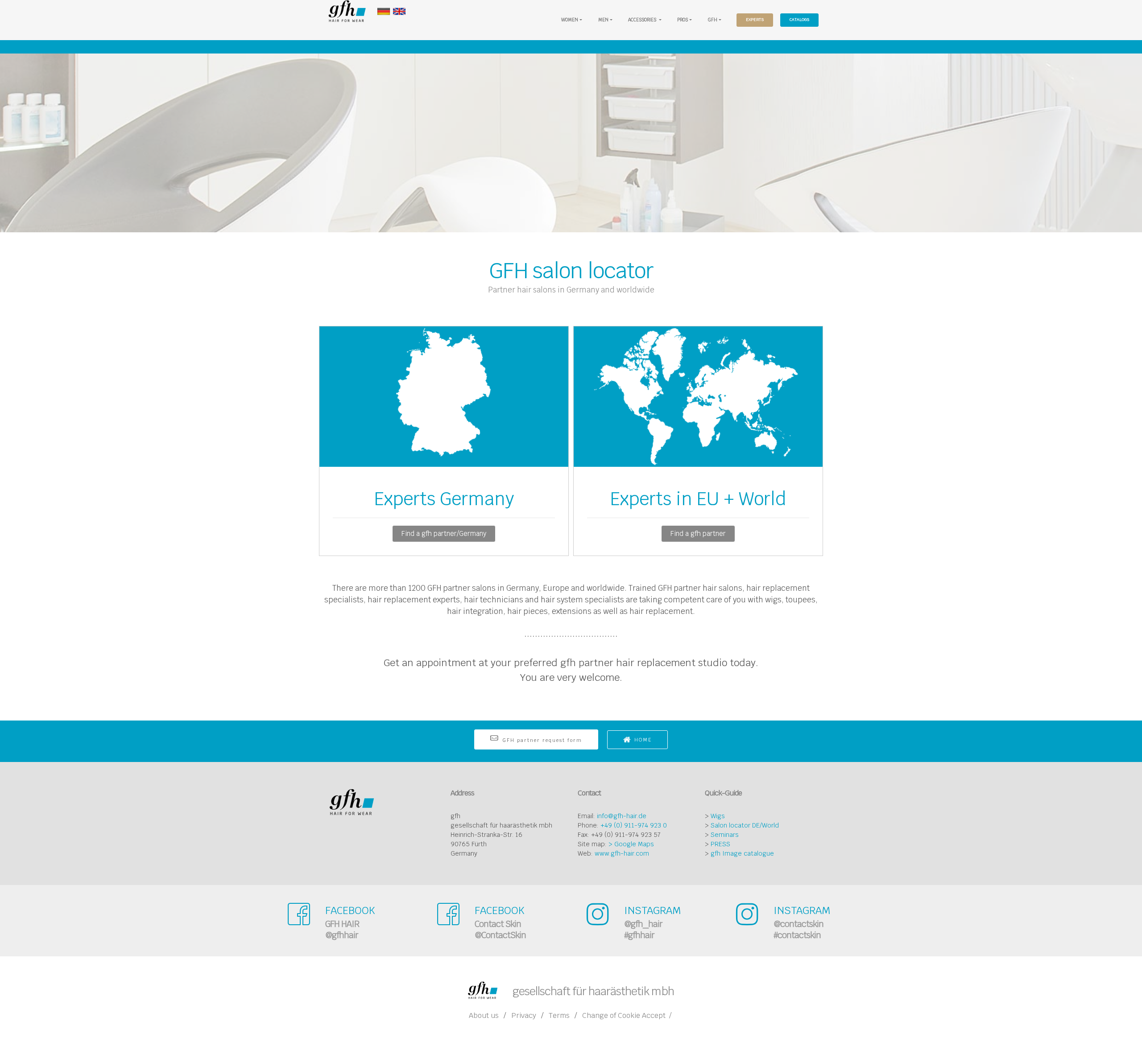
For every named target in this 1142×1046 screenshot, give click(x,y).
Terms (559, 1015)
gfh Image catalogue (742, 853)
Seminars (725, 835)
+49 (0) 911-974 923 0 (633, 825)
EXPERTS (755, 19)
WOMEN (569, 20)
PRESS (720, 844)
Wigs (718, 816)
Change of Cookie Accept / (626, 1015)
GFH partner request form (542, 740)
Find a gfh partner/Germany (443, 533)
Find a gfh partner (698, 533)
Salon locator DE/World (745, 825)
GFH (712, 20)
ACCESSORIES (643, 20)
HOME (643, 740)
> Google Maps (631, 844)
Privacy (523, 1015)
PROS (682, 20)
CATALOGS (799, 19)
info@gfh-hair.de (621, 816)
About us (484, 1015)
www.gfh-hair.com (622, 853)
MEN (603, 20)
